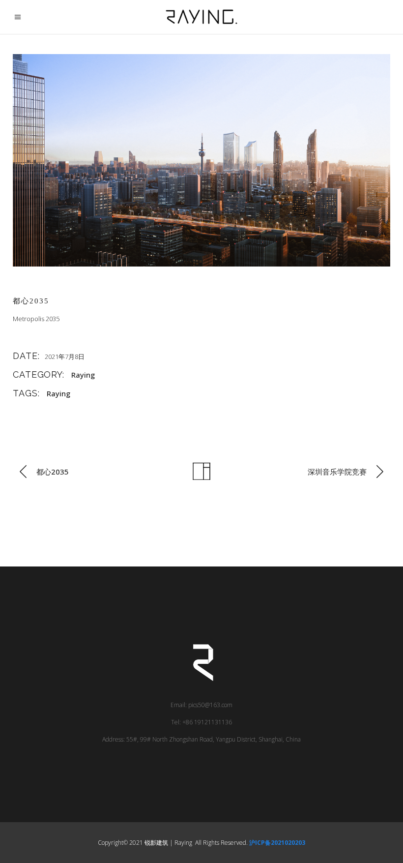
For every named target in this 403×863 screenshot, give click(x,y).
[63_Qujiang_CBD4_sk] (201, 160)
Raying (83, 375)
